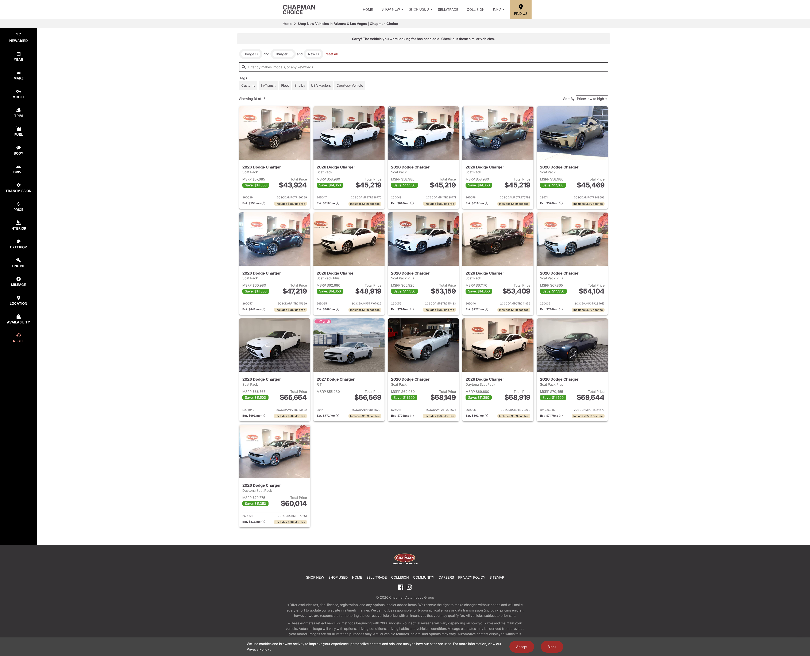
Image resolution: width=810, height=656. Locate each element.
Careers (446, 577)
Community (423, 577)
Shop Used (419, 9)
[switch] (248, 85)
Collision (476, 9)
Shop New (390, 9)
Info (497, 9)
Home (368, 9)
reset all (331, 54)
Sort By (569, 99)
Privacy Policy (471, 577)
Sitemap (497, 577)
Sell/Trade (448, 9)
